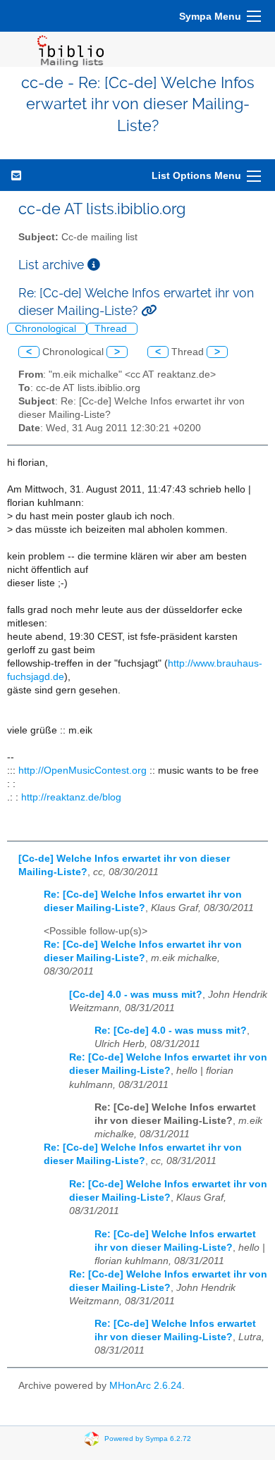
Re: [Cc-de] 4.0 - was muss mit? (170, 1030)
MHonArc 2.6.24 (145, 1385)
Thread (112, 328)
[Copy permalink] (149, 310)
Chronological (47, 328)
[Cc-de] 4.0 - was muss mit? (135, 994)
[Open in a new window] (93, 264)
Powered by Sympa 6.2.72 (147, 1438)
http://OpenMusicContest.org (82, 770)
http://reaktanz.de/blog (71, 797)
